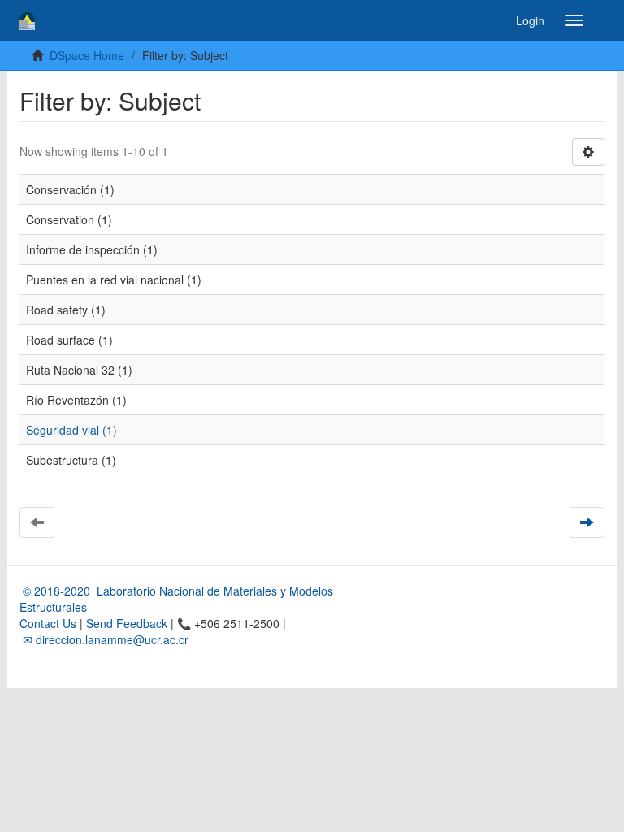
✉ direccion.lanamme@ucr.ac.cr (104, 639)
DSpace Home (87, 55)
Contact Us (48, 623)
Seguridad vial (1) (71, 430)
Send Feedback (126, 623)
